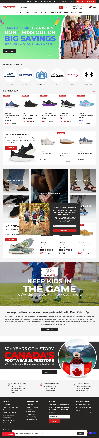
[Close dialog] (78, 204)
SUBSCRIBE (64, 230)
